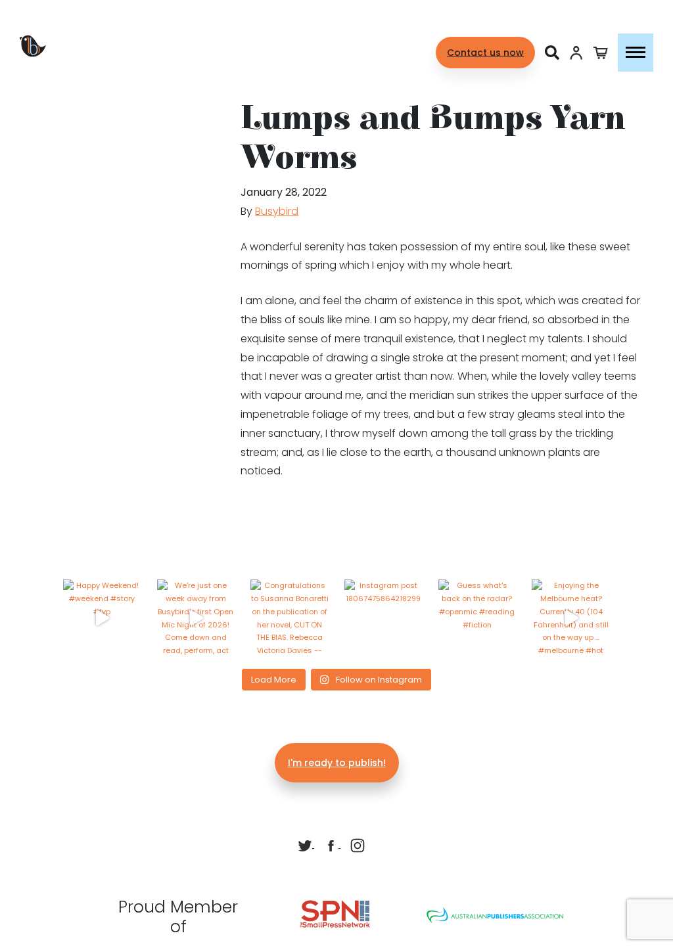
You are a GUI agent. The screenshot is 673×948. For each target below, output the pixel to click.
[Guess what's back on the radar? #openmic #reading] (477, 618)
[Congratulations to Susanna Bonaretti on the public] (289, 618)
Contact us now (485, 52)
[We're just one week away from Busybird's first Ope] (196, 618)
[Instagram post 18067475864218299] (383, 618)
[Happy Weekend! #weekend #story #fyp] (102, 618)
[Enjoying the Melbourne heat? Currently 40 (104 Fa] (571, 618)
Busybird (276, 211)
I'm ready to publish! (337, 762)
